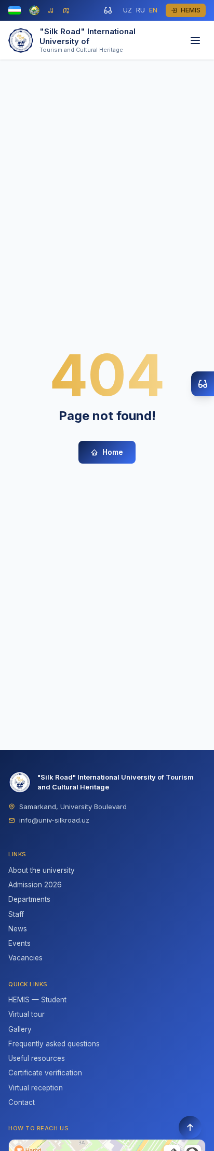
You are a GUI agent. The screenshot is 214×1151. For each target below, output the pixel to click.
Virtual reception (35, 1088)
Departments (29, 899)
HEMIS (190, 10)
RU (140, 10)
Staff (16, 914)
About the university (41, 870)
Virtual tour (26, 1014)
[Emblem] (34, 10)
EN (153, 10)
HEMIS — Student (37, 1000)
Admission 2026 (35, 885)
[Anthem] (51, 10)
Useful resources (36, 1058)
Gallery (20, 1029)
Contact (21, 1102)
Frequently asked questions (54, 1044)
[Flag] (14, 10)
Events (19, 943)
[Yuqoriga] (190, 1127)
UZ (127, 10)
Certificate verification (45, 1073)
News (17, 929)
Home (112, 452)
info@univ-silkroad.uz (54, 820)
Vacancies (25, 958)
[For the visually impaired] (107, 10)
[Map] (66, 10)
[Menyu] (195, 40)
